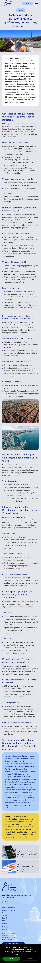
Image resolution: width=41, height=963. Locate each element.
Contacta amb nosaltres (12, 902)
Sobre (4, 921)
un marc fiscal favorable (20, 669)
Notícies (5, 923)
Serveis (4, 915)
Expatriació (6, 913)
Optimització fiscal (8, 910)
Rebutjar (29, 959)
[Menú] (36, 3)
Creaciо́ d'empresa (8, 908)
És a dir (4, 918)
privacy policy (20, 954)
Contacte (27, 3)
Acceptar (11, 959)
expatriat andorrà (9, 520)
